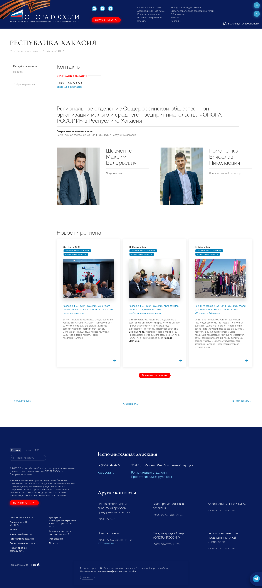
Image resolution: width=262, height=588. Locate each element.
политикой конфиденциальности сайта (116, 571)
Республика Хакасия (25, 66)
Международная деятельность (186, 7)
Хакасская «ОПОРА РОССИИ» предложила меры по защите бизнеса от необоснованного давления (154, 309)
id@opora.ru (106, 472)
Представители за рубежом (151, 477)
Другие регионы (25, 84)
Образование (178, 14)
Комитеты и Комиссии (148, 14)
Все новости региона (154, 375)
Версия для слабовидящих (243, 23)
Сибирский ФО (53, 51)
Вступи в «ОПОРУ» (106, 19)
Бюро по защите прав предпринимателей (192, 11)
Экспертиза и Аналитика (22, 543)
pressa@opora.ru (106, 543)
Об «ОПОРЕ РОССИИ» (149, 7)
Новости (175, 17)
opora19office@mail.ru (69, 86)
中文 (37, 450)
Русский (15, 450)
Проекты (141, 21)
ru (256, 14)
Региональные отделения (149, 472)
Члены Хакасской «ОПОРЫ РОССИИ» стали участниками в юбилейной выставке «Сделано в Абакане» (220, 309)
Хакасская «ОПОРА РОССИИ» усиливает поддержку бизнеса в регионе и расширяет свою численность (88, 309)
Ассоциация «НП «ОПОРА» (151, 11)
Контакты (175, 21)
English (27, 450)
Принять (87, 577)
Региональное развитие (149, 17)
